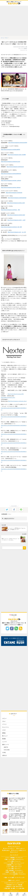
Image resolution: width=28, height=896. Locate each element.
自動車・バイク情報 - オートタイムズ (14, 872)
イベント (4, 724)
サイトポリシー (21, 848)
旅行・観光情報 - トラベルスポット (14, 870)
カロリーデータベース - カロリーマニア (14, 882)
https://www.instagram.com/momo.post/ (10, 161)
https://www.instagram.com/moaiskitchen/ (11, 173)
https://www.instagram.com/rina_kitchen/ (10, 187)
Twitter (7, 630)
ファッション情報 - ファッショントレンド (14, 863)
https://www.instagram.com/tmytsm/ (15, 166)
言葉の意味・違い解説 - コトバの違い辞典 (14, 888)
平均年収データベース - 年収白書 (14, 884)
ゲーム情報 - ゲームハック (14, 861)
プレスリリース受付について (19, 850)
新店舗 (4, 738)
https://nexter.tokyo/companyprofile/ (16, 394)
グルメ (9, 514)
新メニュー (5, 735)
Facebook (12, 630)
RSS (20, 630)
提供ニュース (5, 744)
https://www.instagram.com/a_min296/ (17, 154)
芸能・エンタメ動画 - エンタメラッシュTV (14, 877)
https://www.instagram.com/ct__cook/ (16, 220)
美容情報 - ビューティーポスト (14, 864)
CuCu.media (6, 749)
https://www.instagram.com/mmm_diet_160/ (11, 227)
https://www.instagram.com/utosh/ (14, 192)
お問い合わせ (6, 850)
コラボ (4, 730)
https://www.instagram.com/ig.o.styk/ (16, 202)
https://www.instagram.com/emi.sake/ (16, 214)
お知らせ (4, 755)
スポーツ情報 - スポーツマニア (14, 866)
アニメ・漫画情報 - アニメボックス (14, 857)
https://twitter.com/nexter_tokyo (8, 397)
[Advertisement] (14, 21)
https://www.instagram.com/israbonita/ (17, 197)
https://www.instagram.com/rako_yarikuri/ (11, 180)
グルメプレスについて (15, 846)
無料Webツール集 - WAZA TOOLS (14, 886)
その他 (4, 752)
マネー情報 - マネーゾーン (14, 868)
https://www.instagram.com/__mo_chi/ (17, 232)
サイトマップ (15, 852)
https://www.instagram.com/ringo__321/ (10, 209)
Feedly (16, 630)
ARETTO (6, 747)
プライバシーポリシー (9, 848)
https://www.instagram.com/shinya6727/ (10, 149)
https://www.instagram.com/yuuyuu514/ (17, 142)
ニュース (4, 741)
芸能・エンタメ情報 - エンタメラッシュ (14, 859)
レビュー (4, 718)
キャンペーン (5, 727)
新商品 (4, 733)
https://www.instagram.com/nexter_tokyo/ (17, 401)
